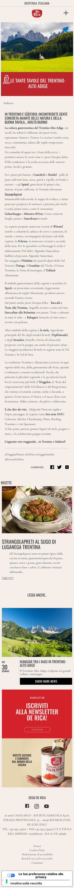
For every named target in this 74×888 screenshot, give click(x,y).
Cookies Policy (37, 850)
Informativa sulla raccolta (23, 883)
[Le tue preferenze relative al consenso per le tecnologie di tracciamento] (6, 881)
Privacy (37, 846)
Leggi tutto (7, 577)
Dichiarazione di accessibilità (37, 854)
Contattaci (37, 862)
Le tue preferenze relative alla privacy (41, 875)
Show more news (46, 681)
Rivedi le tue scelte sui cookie (37, 858)
